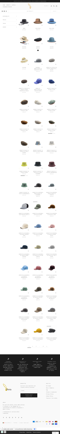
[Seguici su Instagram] (9, 417)
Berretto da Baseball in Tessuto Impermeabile (24, 276)
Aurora (38, 46)
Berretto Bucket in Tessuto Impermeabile (51, 172)
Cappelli (14, 5)
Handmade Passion (7, 6)
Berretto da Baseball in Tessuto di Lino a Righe (51, 255)
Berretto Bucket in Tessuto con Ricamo (38, 151)
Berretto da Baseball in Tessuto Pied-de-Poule (38, 297)
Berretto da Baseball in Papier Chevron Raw (24, 234)
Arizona (24, 46)
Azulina (52, 46)
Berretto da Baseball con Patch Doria (38, 214)
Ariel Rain (38, 28)
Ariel (24, 28)
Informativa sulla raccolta (7, 429)
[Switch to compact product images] (6, 11)
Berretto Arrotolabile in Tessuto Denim (38, 89)
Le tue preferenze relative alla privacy (23, 429)
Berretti (8, 5)
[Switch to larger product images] (2, 11)
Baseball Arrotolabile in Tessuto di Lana (38, 68)
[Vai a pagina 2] (47, 346)
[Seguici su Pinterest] (15, 417)
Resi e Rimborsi (50, 388)
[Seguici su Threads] (12, 417)
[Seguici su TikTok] (18, 417)
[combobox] (55, 433)
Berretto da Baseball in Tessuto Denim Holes (51, 234)
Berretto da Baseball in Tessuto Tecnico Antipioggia (24, 318)
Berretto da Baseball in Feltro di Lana (51, 214)
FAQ (47, 390)
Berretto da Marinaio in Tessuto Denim (51, 338)
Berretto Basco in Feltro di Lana (51, 89)
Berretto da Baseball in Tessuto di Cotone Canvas (38, 255)
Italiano (46, 5)
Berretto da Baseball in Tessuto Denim (38, 234)
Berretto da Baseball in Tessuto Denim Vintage (24, 255)
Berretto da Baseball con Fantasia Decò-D (24, 214)
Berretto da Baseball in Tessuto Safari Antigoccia (51, 297)
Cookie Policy (49, 396)
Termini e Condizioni (51, 392)
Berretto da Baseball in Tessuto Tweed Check (51, 318)
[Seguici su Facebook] (3, 417)
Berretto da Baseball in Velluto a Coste (24, 338)
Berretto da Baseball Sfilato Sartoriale (38, 338)
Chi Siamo (48, 385)
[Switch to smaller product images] (4, 11)
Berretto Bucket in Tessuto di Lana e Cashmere (38, 172)
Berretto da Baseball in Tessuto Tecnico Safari (38, 318)
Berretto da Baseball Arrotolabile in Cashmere (38, 193)
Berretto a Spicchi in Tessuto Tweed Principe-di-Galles (24, 89)
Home (4, 5)
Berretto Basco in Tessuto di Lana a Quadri (24, 151)
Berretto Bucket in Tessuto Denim (24, 172)
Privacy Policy (49, 394)
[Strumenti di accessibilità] (5, 432)
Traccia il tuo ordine (51, 398)
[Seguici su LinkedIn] (21, 417)
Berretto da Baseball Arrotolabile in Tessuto (51, 193)
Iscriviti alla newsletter (28, 395)
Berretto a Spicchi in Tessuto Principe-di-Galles (51, 68)
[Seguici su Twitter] (6, 417)
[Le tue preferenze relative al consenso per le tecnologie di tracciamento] (2, 432)
